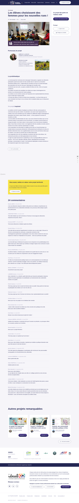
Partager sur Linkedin (61, 32)
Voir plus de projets (66, 441)
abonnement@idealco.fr (37, 486)
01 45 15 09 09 (50, 486)
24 (17, 19)
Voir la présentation (15, 148)
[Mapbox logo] (2, 174)
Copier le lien (62, 28)
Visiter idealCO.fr (65, 486)
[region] (39, 165)
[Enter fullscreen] (77, 156)
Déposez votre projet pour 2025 (61, 18)
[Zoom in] (77, 159)
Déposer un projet (66, 2)
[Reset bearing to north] (77, 162)
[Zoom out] (77, 160)
